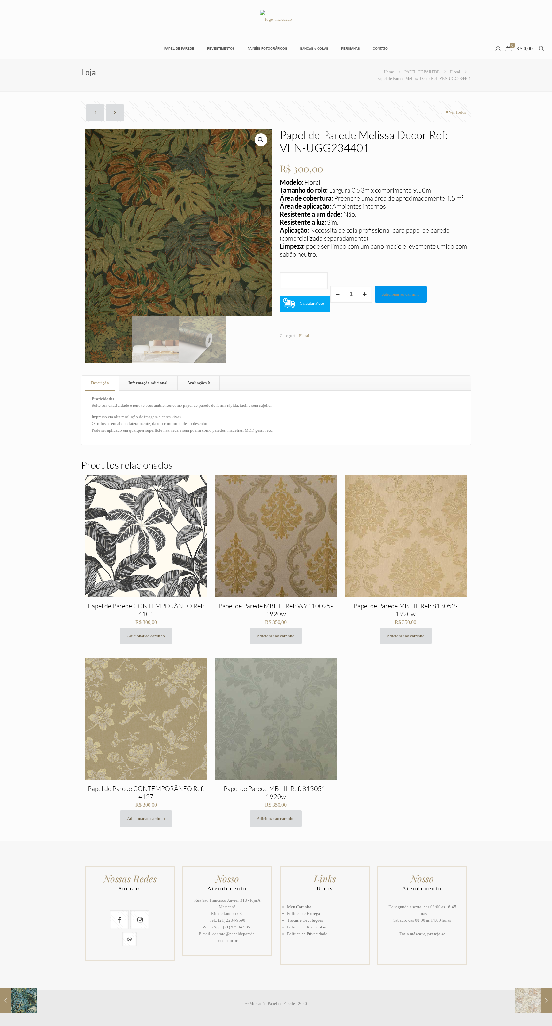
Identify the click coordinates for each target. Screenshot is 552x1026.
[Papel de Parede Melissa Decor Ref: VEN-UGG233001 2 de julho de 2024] (18, 1000)
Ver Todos (457, 112)
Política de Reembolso (306, 927)
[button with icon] (119, 919)
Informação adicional (148, 382)
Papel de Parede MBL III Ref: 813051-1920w (276, 793)
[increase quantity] (364, 294)
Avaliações (198, 382)
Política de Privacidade (307, 933)
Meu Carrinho (299, 906)
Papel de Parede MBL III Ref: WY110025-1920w (275, 610)
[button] (261, 139)
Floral (455, 71)
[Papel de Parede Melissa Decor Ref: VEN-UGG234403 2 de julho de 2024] (533, 1000)
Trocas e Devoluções (305, 920)
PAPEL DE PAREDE (422, 71)
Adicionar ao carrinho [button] (146, 636)
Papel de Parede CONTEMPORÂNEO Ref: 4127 (146, 793)
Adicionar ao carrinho (401, 294)
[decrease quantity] (337, 294)
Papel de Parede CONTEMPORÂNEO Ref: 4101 (146, 610)
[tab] (100, 383)
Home (389, 71)
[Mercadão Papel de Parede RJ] (276, 19)
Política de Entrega (303, 913)
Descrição (100, 382)
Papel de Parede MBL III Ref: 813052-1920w (406, 610)
